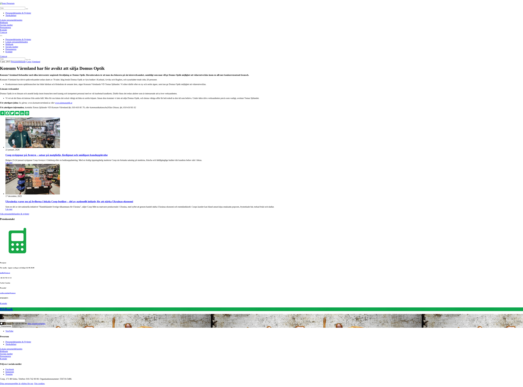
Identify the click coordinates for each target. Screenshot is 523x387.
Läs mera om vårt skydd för (24, 323)
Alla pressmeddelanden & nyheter (14, 214)
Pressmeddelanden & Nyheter (18, 13)
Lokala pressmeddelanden (16, 42)
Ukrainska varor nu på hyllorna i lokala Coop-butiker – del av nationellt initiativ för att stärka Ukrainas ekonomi (69, 201)
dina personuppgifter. (37, 323)
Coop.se (3, 32)
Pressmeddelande (18, 62)
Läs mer (8, 162)
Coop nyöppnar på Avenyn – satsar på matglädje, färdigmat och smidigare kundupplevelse (56, 155)
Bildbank (9, 44)
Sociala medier (11, 47)
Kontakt (8, 52)
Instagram (9, 372)
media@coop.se (5, 273)
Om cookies (39, 383)
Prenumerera (10, 49)
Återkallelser (10, 15)
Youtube (9, 374)
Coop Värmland (33, 62)
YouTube (9, 331)
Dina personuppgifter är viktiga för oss (16, 383)
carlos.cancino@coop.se (8, 293)
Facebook (9, 369)
